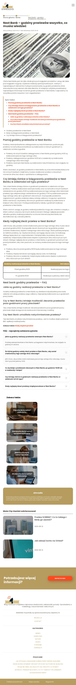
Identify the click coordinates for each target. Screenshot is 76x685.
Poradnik (38, 645)
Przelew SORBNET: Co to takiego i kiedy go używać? (50, 518)
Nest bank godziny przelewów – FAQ (23, 114)
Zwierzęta (38, 648)
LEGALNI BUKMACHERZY (38, 673)
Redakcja (38, 618)
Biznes (18, 17)
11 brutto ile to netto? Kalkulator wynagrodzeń (22, 411)
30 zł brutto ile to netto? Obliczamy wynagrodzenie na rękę (22, 475)
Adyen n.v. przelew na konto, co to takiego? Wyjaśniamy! (38, 670)
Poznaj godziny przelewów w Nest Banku (25, 103)
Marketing (38, 636)
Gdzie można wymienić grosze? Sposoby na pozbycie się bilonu (38, 664)
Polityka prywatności (14, 682)
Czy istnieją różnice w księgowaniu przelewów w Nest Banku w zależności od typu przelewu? (34, 107)
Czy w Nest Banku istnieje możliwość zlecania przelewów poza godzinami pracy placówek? (36, 120)
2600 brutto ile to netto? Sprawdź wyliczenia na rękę (22, 454)
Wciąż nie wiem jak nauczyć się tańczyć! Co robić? (38, 667)
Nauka (38, 642)
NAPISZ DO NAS (60, 578)
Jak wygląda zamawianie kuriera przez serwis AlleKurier (38, 661)
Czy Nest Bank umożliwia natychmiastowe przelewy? (30, 124)
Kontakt (38, 621)
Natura (38, 639)
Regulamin (50, 682)
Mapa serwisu (34, 682)
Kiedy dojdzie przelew (24, 326)
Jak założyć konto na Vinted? (48, 540)
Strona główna (9, 17)
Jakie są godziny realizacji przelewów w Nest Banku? (30, 117)
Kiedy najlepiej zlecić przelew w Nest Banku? (26, 111)
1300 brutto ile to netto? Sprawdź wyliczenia (22, 433)
